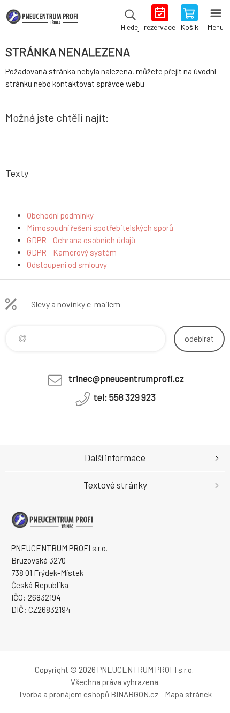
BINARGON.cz (134, 694)
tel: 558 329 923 (125, 397)
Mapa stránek (188, 694)
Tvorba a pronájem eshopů (63, 694)
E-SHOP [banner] (42, 18)
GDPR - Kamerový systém (72, 252)
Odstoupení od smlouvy (67, 264)
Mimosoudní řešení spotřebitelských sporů (100, 227)
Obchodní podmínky (60, 215)
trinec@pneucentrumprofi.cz (126, 378)
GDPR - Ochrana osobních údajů (81, 240)
